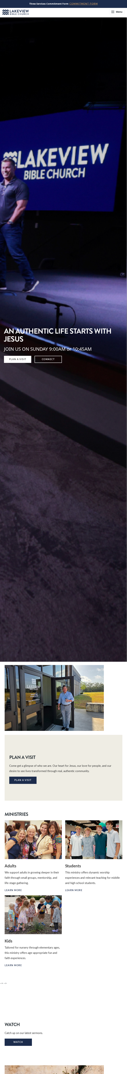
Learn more (15, 890)
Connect (48, 359)
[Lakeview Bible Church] (53, 12)
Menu (119, 11)
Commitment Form (83, 4)
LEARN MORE (75, 890)
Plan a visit (23, 780)
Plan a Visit (17, 359)
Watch (18, 1042)
